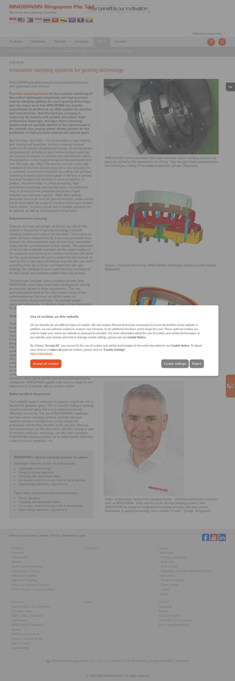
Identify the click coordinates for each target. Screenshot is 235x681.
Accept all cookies (46, 363)
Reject (196, 363)
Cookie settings (175, 363)
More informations (41, 354)
